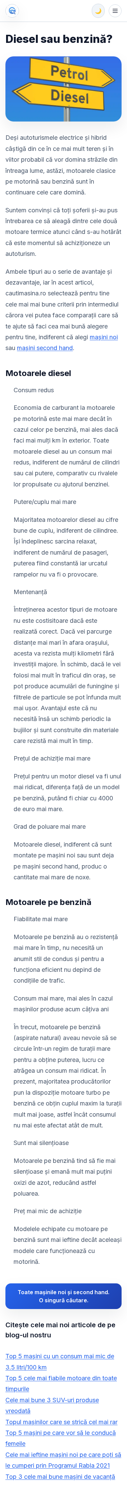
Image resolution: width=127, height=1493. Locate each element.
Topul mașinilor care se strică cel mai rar (61, 1421)
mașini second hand (45, 347)
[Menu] (115, 10)
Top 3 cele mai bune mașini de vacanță (60, 1476)
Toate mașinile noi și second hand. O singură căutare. (63, 1296)
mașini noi (104, 337)
